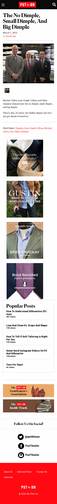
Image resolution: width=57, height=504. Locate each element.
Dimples (19, 128)
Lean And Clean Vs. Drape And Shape (26, 325)
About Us (8, 471)
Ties (12, 131)
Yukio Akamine (22, 131)
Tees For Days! (14, 364)
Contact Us (42, 471)
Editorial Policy (24, 471)
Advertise (8, 477)
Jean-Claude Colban (33, 128)
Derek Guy (11, 36)
